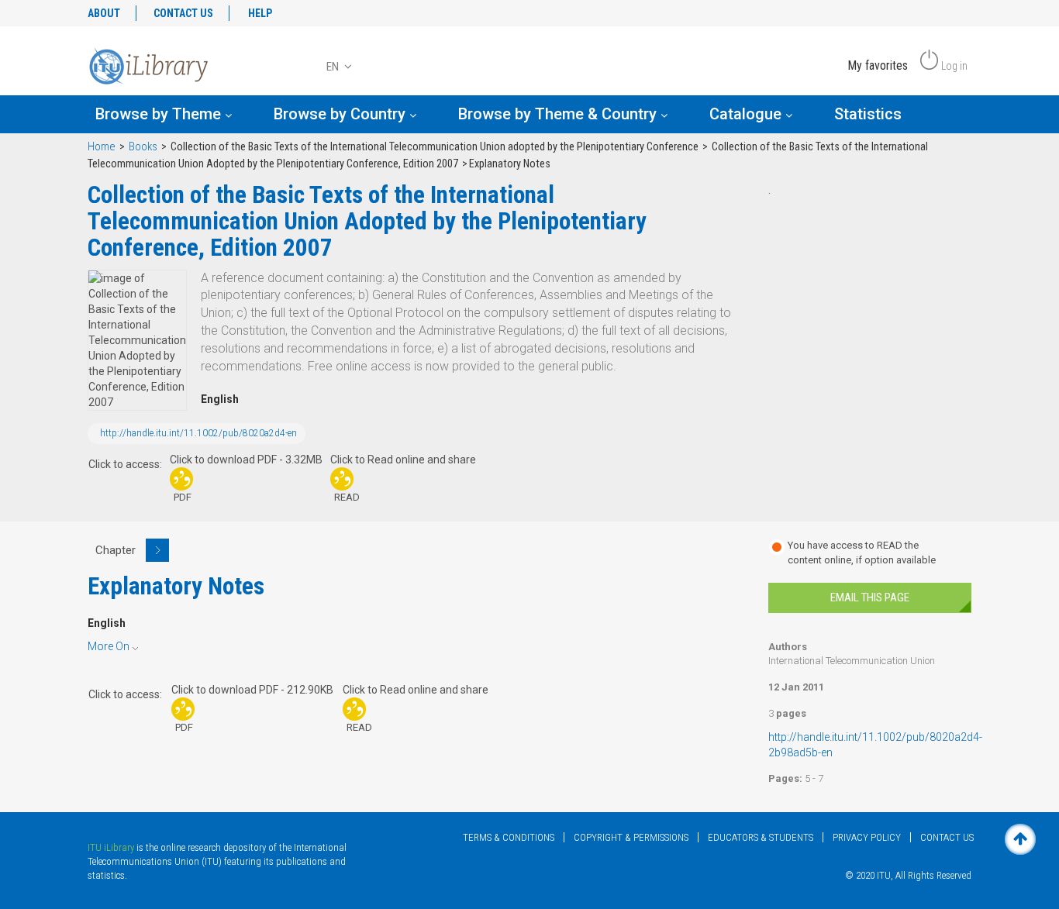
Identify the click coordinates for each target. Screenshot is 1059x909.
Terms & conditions (508, 837)
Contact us (947, 837)
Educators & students (760, 837)
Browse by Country (341, 114)
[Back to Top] (1020, 839)
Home (102, 146)
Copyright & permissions (631, 837)
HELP (260, 13)
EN (333, 67)
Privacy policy (867, 837)
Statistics (868, 114)
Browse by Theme (160, 114)
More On (108, 646)
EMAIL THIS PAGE (869, 597)
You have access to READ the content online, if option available (862, 552)
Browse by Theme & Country (559, 114)
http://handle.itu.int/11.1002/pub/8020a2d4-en (198, 433)
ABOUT (104, 13)
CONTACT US (183, 13)
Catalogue (747, 114)
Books (143, 146)
